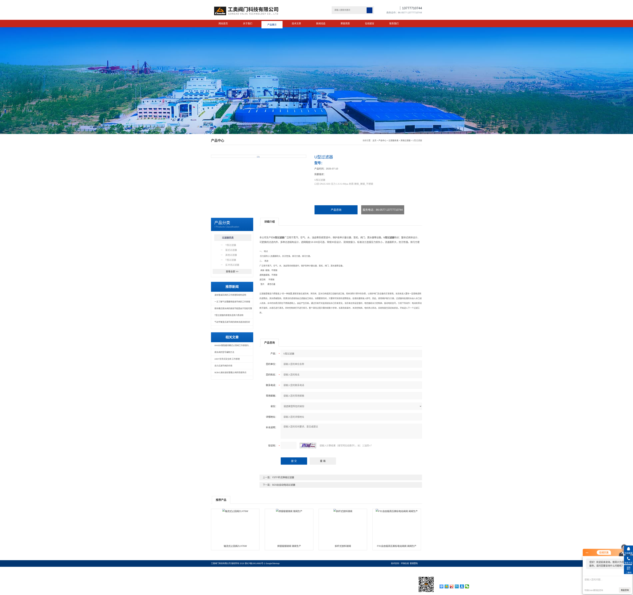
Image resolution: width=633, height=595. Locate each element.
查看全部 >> (232, 271)
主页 (374, 140)
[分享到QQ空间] (447, 586)
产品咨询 (336, 209)
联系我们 (394, 23)
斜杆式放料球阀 (343, 546)
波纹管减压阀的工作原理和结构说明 (230, 295)
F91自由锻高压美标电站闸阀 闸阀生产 (396, 546)
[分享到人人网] (462, 586)
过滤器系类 (393, 140)
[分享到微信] (467, 586)
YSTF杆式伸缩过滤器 (283, 477)
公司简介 (49, 568)
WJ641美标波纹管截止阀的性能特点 (230, 372)
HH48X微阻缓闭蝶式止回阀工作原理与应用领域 (233, 345)
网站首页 (223, 23)
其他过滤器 (405, 140)
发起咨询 (625, 590)
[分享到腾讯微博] (457, 586)
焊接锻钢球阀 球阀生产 (289, 546)
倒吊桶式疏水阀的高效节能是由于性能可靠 (233, 308)
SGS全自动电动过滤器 (283, 484)
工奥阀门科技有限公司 (221, 563)
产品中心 (382, 140)
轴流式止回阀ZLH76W (235, 546)
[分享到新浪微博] (452, 586)
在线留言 (369, 23)
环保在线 (405, 563)
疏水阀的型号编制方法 (224, 352)
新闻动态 (320, 23)
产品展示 (272, 23)
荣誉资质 (345, 23)
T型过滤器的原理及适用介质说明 (228, 315)
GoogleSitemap (273, 563)
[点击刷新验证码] (308, 445)
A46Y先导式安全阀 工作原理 (227, 359)
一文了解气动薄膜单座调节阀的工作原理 (232, 302)
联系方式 (93, 568)
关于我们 (247, 23)
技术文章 (296, 23)
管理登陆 (414, 563)
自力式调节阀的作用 (223, 366)
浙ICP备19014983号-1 (255, 563)
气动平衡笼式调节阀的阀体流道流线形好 (232, 322)
